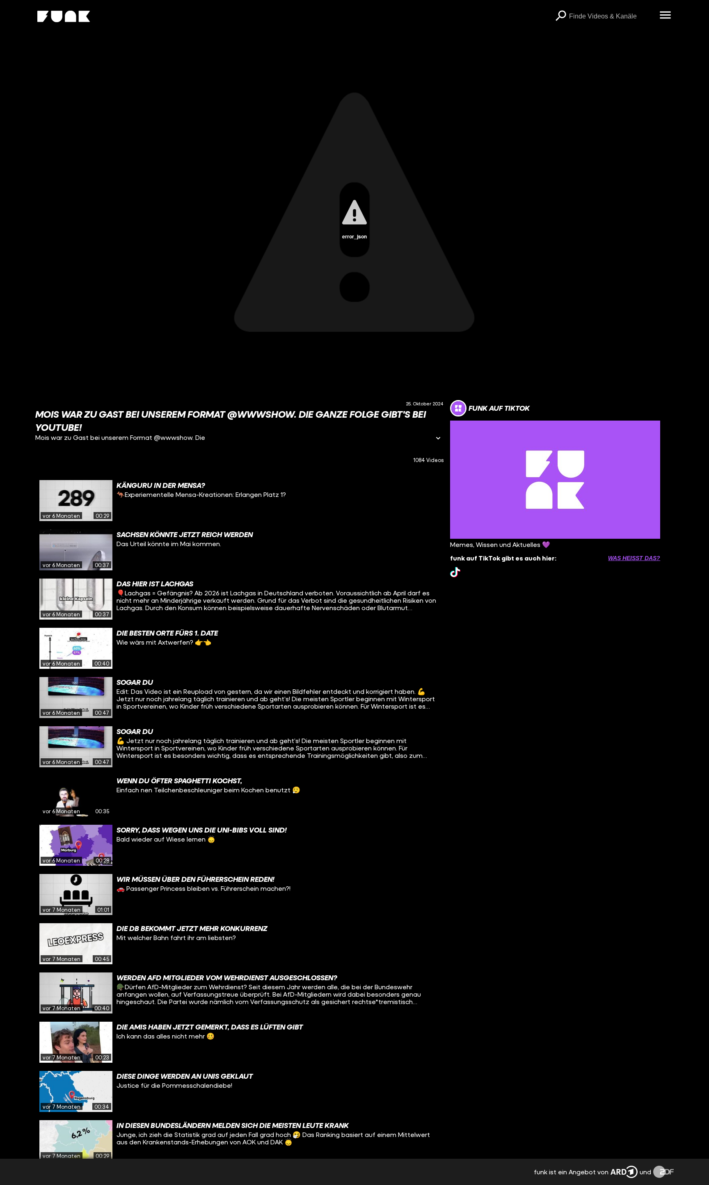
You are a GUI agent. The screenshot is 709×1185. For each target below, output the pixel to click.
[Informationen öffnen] (438, 439)
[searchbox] (611, 16)
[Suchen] (561, 16)
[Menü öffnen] (665, 15)
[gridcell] (239, 500)
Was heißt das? (634, 558)
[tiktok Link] (455, 572)
